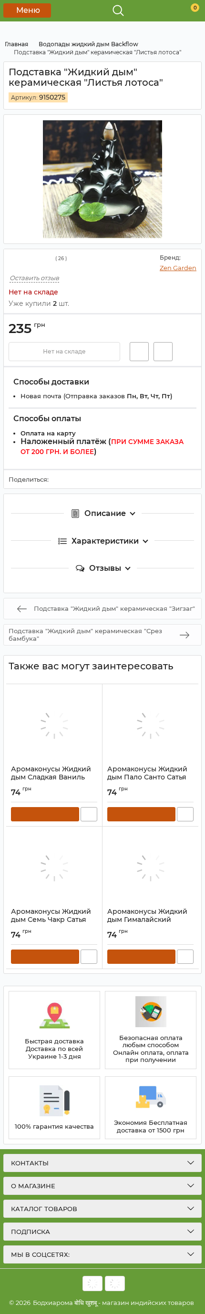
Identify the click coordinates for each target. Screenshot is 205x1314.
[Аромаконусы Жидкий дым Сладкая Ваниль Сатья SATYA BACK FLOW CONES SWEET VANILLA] (54, 724)
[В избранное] (139, 351)
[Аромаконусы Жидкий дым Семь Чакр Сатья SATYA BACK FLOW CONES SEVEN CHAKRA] (54, 867)
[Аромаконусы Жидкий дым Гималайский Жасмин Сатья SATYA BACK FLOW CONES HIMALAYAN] (150, 867)
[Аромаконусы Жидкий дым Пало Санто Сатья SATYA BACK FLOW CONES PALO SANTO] (150, 724)
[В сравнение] (163, 351)
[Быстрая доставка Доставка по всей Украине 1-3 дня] (54, 1030)
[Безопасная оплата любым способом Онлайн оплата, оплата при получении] (150, 1030)
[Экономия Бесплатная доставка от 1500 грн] (150, 1108)
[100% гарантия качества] (54, 1108)
